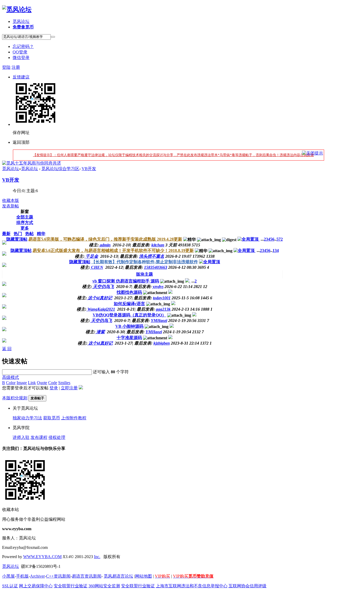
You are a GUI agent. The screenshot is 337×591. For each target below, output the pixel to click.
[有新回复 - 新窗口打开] (187, 281)
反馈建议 (21, 77)
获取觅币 (51, 418)
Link (32, 382)
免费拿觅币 (23, 27)
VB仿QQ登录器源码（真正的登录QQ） (129, 315)
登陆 (6, 67)
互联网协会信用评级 (247, 586)
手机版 (22, 576)
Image (22, 382)
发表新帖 (10, 206)
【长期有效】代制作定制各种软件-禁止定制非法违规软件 (144, 262)
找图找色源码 (129, 292)
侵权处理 (56, 437)
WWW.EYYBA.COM (42, 556)
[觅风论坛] (17, 9)
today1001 (162, 298)
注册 (16, 67)
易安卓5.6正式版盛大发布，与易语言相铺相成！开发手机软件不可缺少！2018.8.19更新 (113, 250)
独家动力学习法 (27, 418)
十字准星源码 (129, 337)
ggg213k (163, 309)
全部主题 (24, 217)
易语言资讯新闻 (86, 576)
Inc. (97, 556)
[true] (53, 37)
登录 (53, 388)
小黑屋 (8, 576)
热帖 (29, 233)
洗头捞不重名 (151, 256)
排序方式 (24, 222)
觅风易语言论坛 (118, 576)
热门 (18, 233)
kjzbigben (161, 343)
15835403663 (155, 267)
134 (275, 250)
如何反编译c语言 (129, 303)
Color (11, 382)
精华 (41, 233)
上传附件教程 (73, 418)
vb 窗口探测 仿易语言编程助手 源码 (125, 281)
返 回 (7, 348)
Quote (42, 382)
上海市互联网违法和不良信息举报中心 (191, 586)
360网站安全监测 (104, 586)
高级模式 (10, 377)
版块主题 (144, 274)
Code (52, 382)
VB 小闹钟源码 (129, 326)
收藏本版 (10, 200)
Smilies (64, 382)
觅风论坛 (21, 21)
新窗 (25, 211)
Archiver (37, 576)
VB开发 (89, 168)
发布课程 (39, 437)
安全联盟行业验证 (70, 586)
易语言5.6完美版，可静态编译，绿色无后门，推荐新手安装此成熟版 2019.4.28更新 (105, 239)
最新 (6, 233)
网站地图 (143, 576)
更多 (25, 228)
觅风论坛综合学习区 (60, 168)
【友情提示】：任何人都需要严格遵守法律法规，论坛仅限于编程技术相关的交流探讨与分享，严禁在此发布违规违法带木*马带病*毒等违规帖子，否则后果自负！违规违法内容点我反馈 (173, 155)
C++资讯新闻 (58, 576)
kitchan (157, 245)
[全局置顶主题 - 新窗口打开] (248, 239)
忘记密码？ (23, 46)
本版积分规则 (14, 398)
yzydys (158, 286)
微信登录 (21, 57)
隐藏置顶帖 (16, 239)
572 (279, 239)
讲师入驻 (21, 437)
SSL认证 (10, 586)
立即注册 (69, 388)
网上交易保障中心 (36, 586)
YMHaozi (159, 320)
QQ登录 (20, 52)
